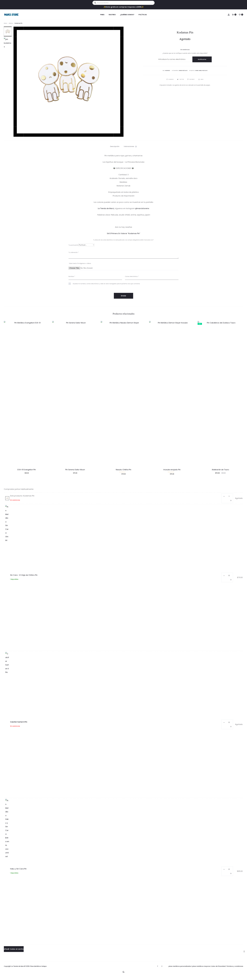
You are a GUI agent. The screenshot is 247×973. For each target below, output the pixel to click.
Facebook (171, 79)
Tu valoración (74, 252)
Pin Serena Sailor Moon (75, 469)
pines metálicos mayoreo (201, 966)
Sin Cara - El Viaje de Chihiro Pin (23, 575)
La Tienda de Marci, (106, 208)
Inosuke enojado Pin (172, 469)
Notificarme (202, 59)
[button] (224, 496)
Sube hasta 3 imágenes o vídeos (80, 263)
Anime (11, 23)
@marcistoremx (142, 208)
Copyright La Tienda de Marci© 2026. (17, 966)
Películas (184, 70)
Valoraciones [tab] (130, 146)
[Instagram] (161, 966)
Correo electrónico (132, 276)
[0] (233, 14)
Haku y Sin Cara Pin (18, 869)
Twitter (181, 79)
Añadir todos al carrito (14, 949)
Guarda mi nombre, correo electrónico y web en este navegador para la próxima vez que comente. (106, 284)
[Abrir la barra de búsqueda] (123, 972)
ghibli (200, 70)
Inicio (5, 23)
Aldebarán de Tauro (220, 469)
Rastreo (112, 15)
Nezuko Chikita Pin (123, 469)
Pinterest (192, 79)
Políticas (143, 15)
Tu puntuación (73, 245)
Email (202, 79)
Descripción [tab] (114, 146)
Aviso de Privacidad (218, 966)
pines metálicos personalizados (180, 966)
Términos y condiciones (234, 966)
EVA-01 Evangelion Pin (26, 469)
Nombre (72, 276)
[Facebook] (157, 966)
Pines (102, 15)
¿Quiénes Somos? (127, 15)
